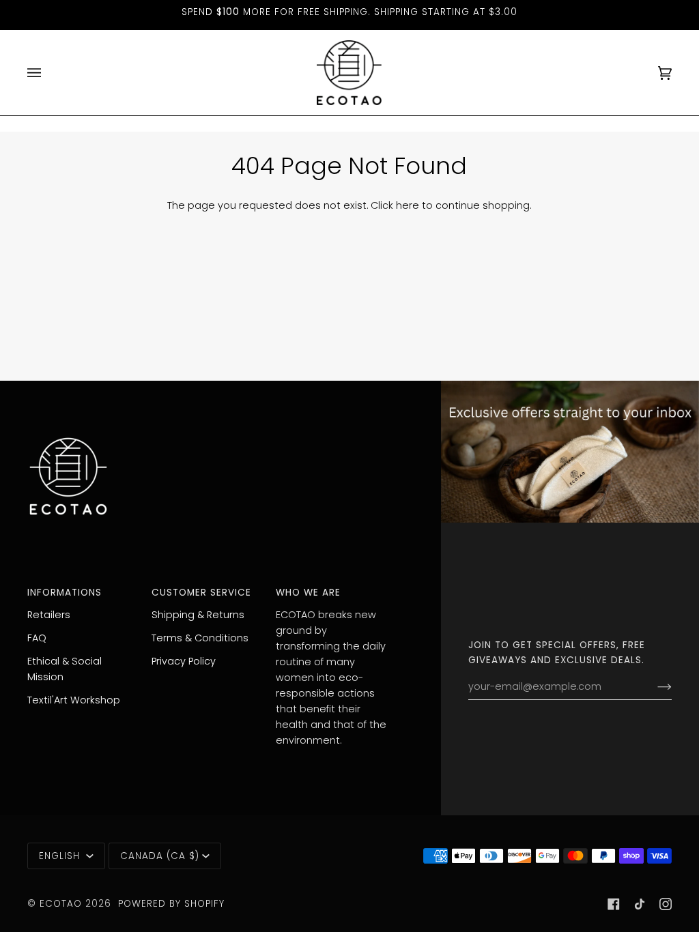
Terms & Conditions (200, 638)
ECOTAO (62, 903)
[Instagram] (665, 904)
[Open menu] (47, 72)
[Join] (654, 687)
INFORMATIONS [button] (64, 592)
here (407, 205)
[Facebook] (614, 904)
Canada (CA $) (159, 855)
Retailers (48, 615)
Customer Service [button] (201, 592)
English (61, 855)
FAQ (36, 638)
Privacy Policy (184, 661)
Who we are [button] (308, 592)
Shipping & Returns (198, 615)
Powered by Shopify (171, 903)
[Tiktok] (639, 904)
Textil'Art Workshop (73, 700)
